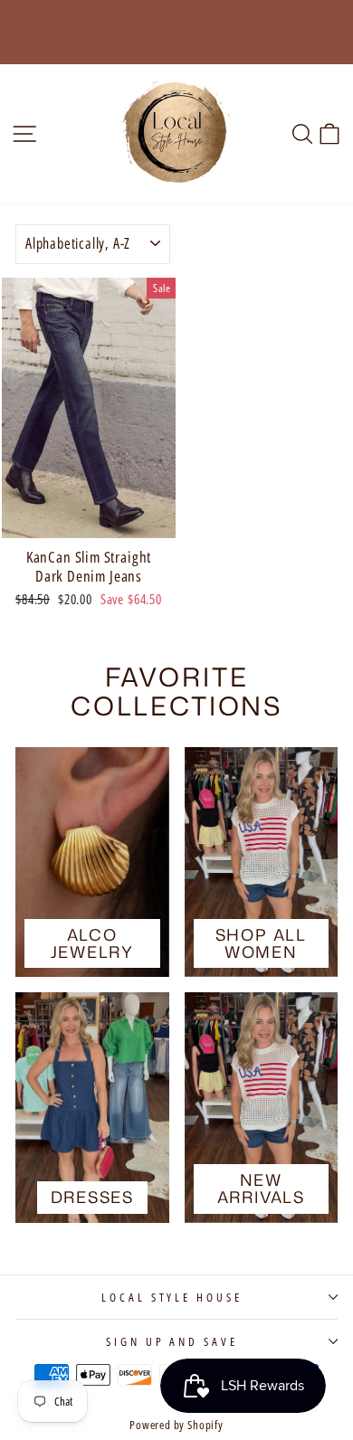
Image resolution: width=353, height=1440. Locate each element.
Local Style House (172, 1297)
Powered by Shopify (176, 1425)
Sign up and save (172, 1341)
